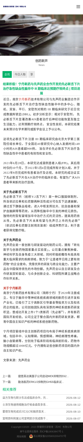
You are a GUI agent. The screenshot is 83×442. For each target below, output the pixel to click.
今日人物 (20, 74)
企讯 (7, 74)
